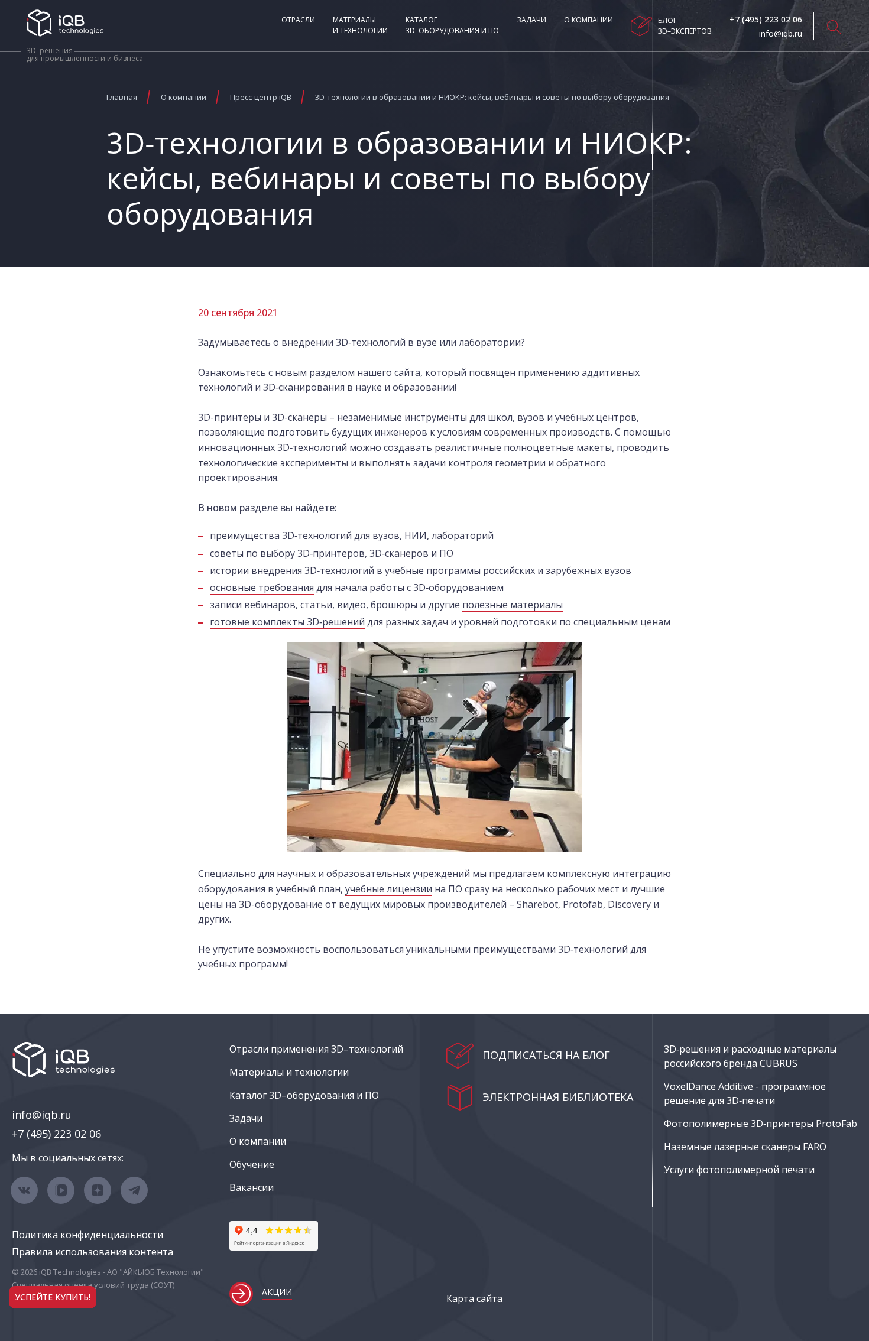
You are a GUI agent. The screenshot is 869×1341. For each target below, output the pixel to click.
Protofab (583, 904)
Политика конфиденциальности (87, 1234)
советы (227, 553)
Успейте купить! (52, 1297)
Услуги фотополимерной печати (739, 1169)
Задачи (531, 20)
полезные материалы (512, 604)
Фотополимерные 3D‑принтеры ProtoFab (760, 1123)
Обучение (251, 1164)
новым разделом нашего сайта (347, 372)
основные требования (262, 587)
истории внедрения (256, 570)
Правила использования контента (92, 1251)
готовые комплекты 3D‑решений (287, 621)
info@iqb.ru (42, 1115)
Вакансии (251, 1187)
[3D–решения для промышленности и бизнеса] (65, 23)
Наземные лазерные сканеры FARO (745, 1146)
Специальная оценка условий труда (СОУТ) (93, 1285)
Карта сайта (474, 1298)
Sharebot (537, 904)
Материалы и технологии (360, 25)
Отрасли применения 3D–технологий (316, 1049)
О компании (588, 20)
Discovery (629, 904)
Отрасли (298, 20)
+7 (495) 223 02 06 (56, 1133)
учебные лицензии (388, 888)
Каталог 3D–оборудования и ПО (452, 25)
